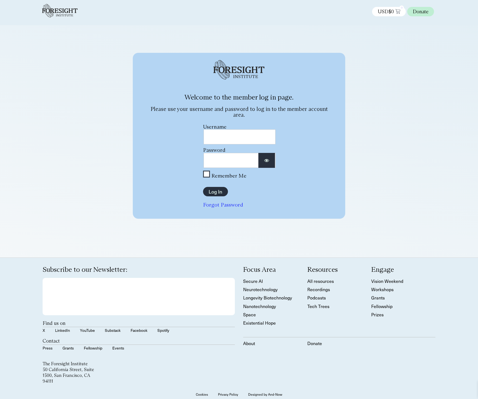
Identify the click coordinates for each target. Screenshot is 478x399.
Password (214, 150)
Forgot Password (223, 204)
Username (215, 126)
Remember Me (228, 175)
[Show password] (266, 160)
